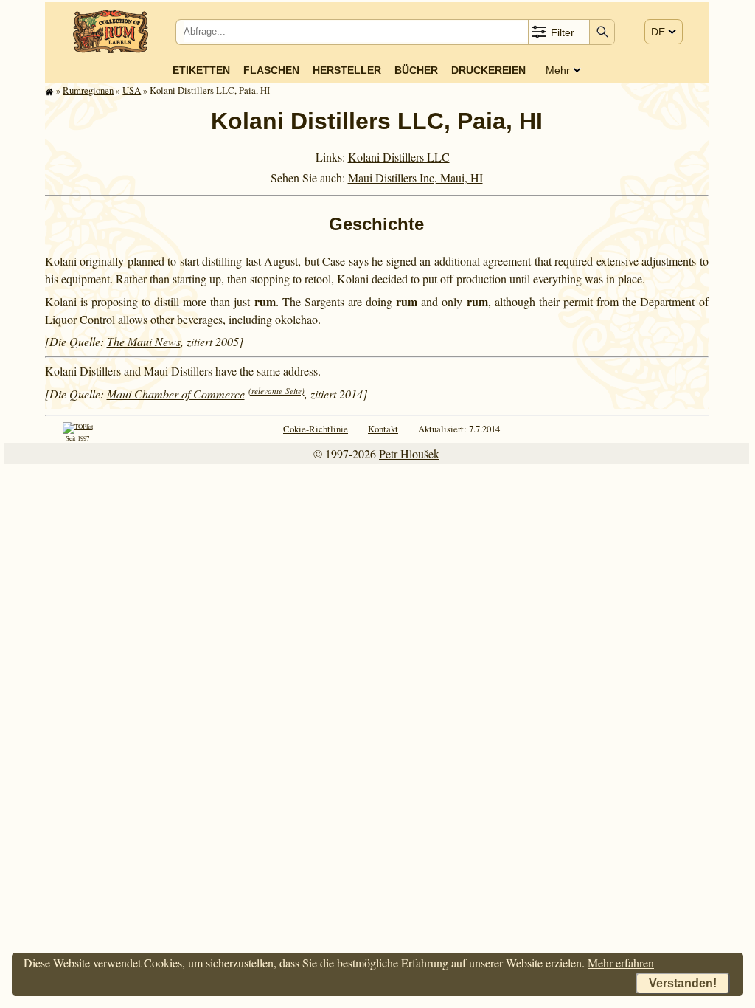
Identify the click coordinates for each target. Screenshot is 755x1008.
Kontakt (383, 428)
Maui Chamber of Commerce (176, 393)
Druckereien (488, 70)
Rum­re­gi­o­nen (88, 90)
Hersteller (347, 70)
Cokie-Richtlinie (315, 428)
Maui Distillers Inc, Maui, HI (415, 177)
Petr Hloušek (409, 453)
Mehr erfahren (621, 962)
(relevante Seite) (276, 390)
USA (131, 90)
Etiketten (201, 70)
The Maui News (144, 341)
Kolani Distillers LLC (399, 157)
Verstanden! (683, 983)
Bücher (416, 70)
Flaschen (271, 70)
